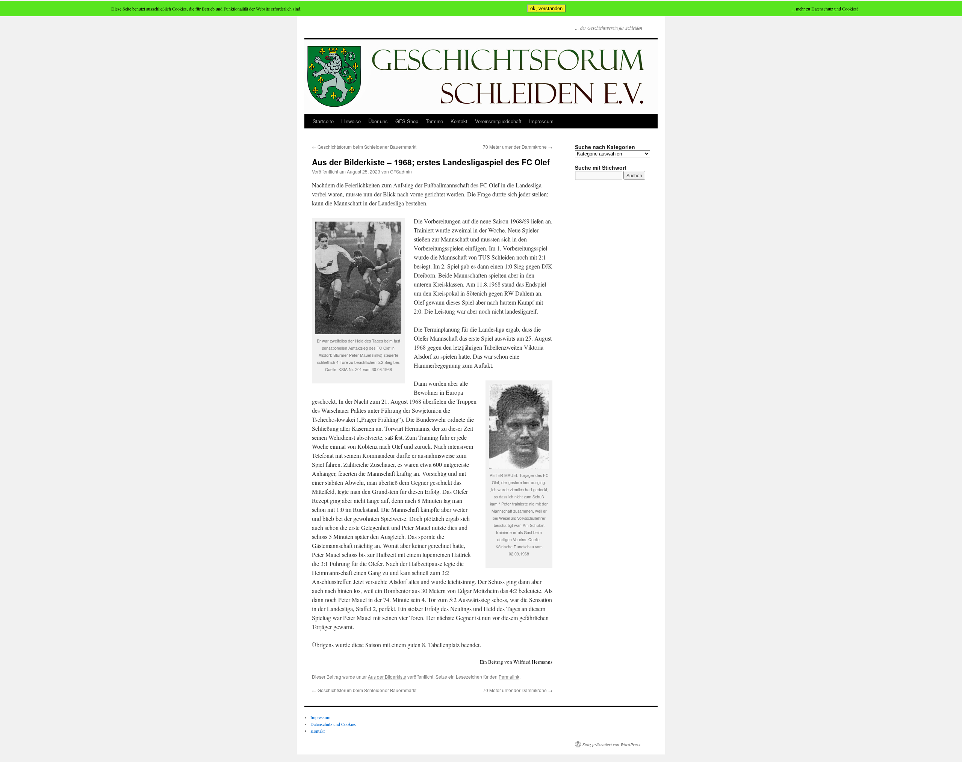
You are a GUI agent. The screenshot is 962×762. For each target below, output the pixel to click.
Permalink (509, 676)
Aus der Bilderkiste (387, 676)
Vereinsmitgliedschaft (498, 121)
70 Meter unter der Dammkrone (517, 146)
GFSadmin (401, 171)
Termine (434, 121)
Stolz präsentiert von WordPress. (611, 744)
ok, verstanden (546, 8)
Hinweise (351, 121)
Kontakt (459, 121)
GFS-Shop (406, 121)
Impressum (541, 121)
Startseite (323, 121)
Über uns (378, 121)
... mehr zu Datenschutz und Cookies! (824, 9)
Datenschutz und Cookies (333, 724)
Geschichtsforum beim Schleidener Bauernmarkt (364, 146)
